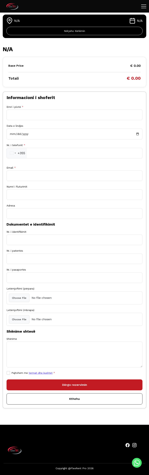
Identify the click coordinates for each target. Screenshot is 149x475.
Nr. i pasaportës (16, 269)
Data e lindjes (15, 126)
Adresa (11, 205)
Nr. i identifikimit (16, 231)
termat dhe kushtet (41, 372)
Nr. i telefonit (16, 145)
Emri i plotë (15, 107)
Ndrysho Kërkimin (74, 30)
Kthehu (74, 399)
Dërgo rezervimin (74, 385)
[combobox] (17, 153)
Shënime (12, 339)
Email (11, 167)
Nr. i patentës (15, 250)
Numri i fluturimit (17, 186)
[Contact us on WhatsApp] (137, 463)
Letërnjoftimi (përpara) (20, 288)
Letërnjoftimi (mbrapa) (20, 310)
